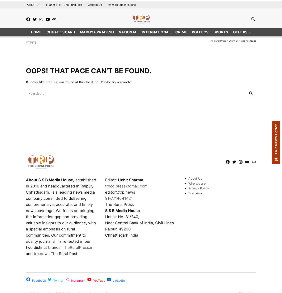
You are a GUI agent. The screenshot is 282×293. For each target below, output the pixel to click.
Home (36, 32)
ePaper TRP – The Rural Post (64, 4)
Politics (200, 32)
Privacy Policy (198, 188)
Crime (181, 32)
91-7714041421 (119, 198)
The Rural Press (217, 40)
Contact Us (95, 4)
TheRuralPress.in (78, 247)
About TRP (33, 4)
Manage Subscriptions (122, 4)
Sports (221, 32)
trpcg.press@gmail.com (126, 186)
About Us (195, 178)
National (128, 32)
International (156, 32)
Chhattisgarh (60, 32)
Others (240, 32)
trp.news (41, 253)
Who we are (197, 183)
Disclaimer (196, 193)
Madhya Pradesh (97, 32)
